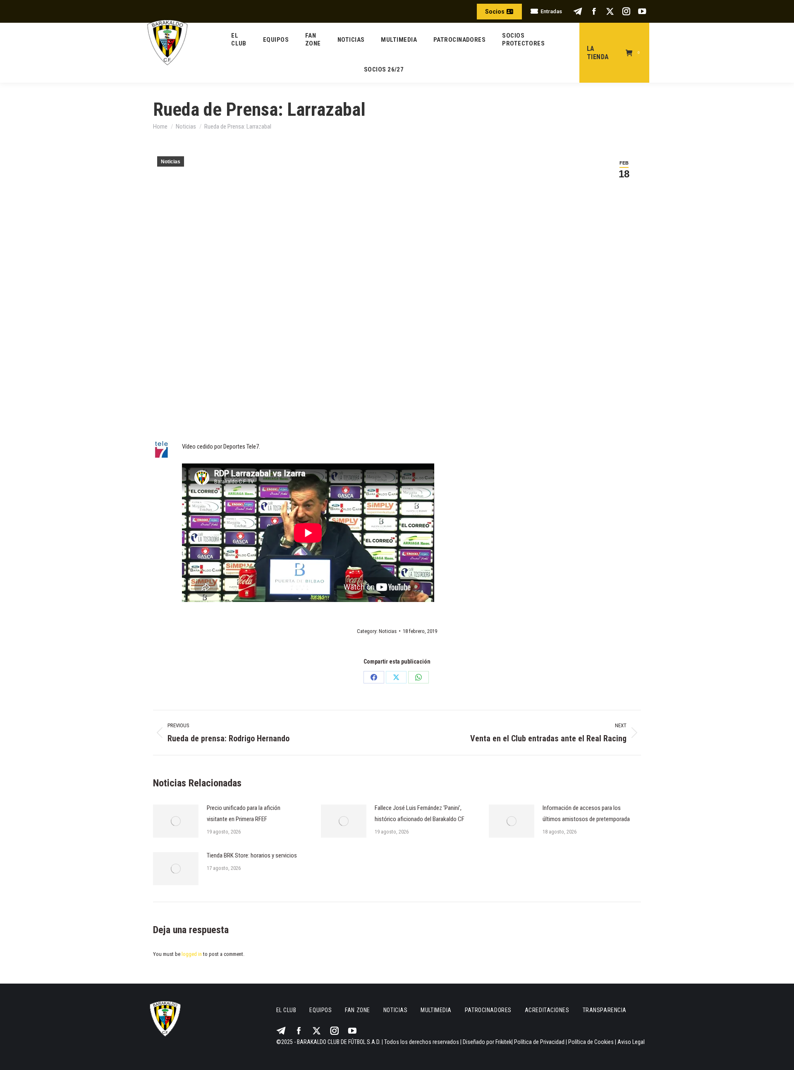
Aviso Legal (631, 1042)
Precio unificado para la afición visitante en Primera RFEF (243, 813)
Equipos (320, 1010)
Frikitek (503, 1042)
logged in (192, 954)
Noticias (170, 162)
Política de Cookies (591, 1042)
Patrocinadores (488, 1010)
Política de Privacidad (539, 1042)
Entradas (551, 11)
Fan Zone (357, 1010)
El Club (286, 1010)
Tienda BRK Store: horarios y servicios (252, 855)
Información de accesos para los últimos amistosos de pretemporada (586, 813)
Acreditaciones (547, 1010)
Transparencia (605, 1010)
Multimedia (436, 1010)
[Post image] (175, 821)
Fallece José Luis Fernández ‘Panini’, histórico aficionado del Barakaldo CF (419, 813)
